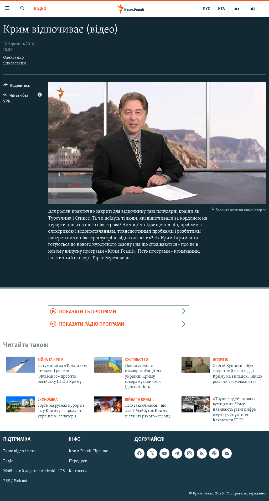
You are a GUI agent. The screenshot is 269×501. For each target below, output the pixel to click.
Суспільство (136, 360)
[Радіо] (253, 9)
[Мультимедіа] (237, 9)
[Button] (16, 87)
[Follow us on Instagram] (189, 453)
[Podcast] (214, 453)
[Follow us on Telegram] (177, 453)
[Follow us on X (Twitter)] (152, 453)
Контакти (78, 471)
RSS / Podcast (15, 481)
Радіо (8, 461)
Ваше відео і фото (19, 451)
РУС (206, 9)
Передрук (78, 461)
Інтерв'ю (220, 360)
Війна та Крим (51, 360)
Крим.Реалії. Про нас (88, 451)
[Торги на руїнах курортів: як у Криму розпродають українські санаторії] (20, 404)
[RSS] (202, 453)
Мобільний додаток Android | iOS (34, 471)
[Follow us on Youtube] (164, 453)
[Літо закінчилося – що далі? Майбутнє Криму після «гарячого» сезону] (108, 404)
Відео (40, 9)
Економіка (48, 400)
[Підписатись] (227, 453)
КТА (221, 9)
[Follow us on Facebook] (139, 453)
